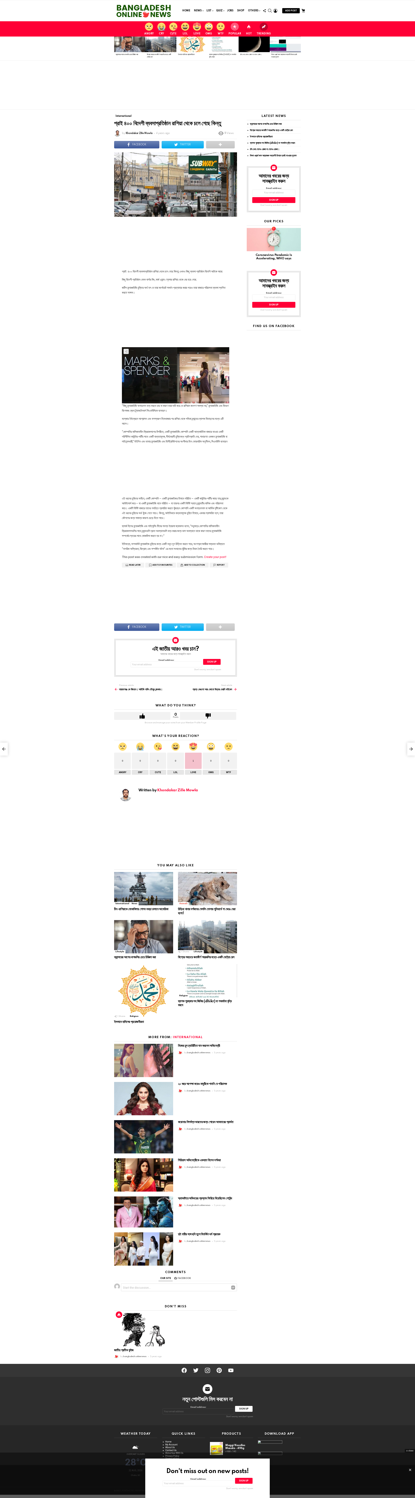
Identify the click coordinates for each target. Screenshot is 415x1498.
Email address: (166, 660)
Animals (183, 904)
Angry (149, 33)
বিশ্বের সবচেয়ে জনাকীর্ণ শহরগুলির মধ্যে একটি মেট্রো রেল (206, 957)
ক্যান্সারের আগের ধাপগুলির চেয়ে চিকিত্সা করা (127, 55)
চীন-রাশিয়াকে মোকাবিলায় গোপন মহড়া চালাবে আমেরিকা (141, 909)
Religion (134, 1016)
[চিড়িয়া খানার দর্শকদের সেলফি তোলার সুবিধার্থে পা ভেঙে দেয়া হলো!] (207, 888)
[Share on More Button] (220, 144)
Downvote (208, 716)
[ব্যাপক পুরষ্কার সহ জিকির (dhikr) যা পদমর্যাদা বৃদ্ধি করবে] (223, 44)
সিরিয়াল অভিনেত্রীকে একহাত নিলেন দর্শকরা (199, 1160)
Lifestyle (119, 952)
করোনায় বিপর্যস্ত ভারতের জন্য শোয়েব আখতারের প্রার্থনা (205, 1122)
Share (118, 156)
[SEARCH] (270, 10)
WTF (221, 33)
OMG (208, 33)
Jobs (230, 10)
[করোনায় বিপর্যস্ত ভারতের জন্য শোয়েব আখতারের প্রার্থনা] (143, 1136)
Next (299, 48)
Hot (249, 33)
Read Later (135, 565)
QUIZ (219, 10)
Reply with (233, 1287)
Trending (264, 33)
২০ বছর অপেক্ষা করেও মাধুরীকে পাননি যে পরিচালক (202, 1084)
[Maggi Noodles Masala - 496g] (216, 1448)
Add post (291, 11)
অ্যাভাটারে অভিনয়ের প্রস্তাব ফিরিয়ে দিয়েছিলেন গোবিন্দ (205, 1198)
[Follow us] (264, 10)
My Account (171, 1444)
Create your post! (215, 557)
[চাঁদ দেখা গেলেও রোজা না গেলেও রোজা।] (254, 44)
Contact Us (171, 1450)
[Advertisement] (207, 85)
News (198, 10)
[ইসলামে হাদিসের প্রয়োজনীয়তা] (192, 44)
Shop (240, 10)
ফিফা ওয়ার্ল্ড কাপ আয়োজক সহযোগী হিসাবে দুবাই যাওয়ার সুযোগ (273, 155)
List (208, 10)
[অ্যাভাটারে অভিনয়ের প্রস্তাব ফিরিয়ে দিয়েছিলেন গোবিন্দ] (143, 1211)
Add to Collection (194, 565)
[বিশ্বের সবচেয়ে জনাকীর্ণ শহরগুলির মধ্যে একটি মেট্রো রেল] (160, 44)
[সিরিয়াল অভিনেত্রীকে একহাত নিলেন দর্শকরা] (143, 1175)
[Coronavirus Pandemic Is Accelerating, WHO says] (274, 239)
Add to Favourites (162, 565)
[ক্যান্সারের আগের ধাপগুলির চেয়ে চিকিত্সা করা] (129, 44)
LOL (185, 33)
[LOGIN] (275, 10)
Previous (115, 48)
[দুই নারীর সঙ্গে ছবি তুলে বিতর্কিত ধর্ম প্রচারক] (143, 1249)
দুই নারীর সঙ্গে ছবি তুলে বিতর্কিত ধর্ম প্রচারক (199, 1234)
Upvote (142, 716)
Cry (161, 33)
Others (253, 10)
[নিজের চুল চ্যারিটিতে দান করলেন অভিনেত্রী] (143, 1060)
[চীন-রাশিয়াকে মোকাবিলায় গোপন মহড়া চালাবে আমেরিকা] (143, 888)
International (122, 904)
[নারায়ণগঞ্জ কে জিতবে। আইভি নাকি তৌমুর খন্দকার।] (4, 749)
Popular (234, 33)
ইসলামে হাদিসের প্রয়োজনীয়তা (186, 55)
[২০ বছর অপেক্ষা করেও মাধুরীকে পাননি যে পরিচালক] (143, 1098)
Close (410, 1470)
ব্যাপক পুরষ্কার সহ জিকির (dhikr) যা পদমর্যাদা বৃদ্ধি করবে (272, 143)
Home (186, 10)
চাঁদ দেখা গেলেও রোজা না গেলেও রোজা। (251, 55)
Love (197, 33)
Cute (173, 33)
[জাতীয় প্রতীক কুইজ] (143, 1329)
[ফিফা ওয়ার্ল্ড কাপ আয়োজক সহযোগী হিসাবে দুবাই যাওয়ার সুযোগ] (285, 44)
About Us (170, 1447)
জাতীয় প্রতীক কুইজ (124, 1350)
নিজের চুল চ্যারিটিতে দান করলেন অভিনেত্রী (199, 1046)
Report (221, 565)
